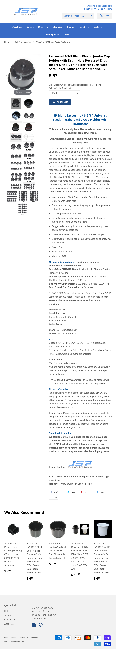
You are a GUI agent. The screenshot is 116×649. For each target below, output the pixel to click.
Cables (30, 27)
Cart (106, 15)
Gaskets (97, 27)
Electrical (58, 27)
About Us (9, 623)
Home (6, 41)
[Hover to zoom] (22, 74)
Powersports (51, 34)
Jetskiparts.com (17, 641)
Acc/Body (17, 27)
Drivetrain (43, 27)
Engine (70, 27)
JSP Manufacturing (23, 41)
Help (66, 34)
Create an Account (103, 9)
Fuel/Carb (84, 27)
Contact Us (9, 619)
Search (7, 615)
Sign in (87, 9)
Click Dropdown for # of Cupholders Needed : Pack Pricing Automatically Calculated (75, 86)
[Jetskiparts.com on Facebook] (34, 625)
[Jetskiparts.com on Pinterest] (40, 625)
